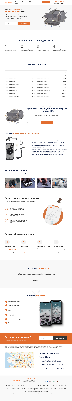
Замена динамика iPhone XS (11, 78)
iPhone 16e (48, 388)
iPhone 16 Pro (35, 388)
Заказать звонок (46, 1)
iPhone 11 (42, 385)
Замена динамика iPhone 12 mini (43, 87)
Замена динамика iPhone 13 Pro (42, 93)
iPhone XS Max (37, 385)
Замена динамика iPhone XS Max (43, 78)
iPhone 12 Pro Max (20, 387)
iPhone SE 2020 (59, 385)
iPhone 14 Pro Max (58, 387)
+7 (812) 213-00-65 (59, 1)
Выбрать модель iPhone (20, 1)
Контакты (17, 3)
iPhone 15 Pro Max (20, 388)
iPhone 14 (47, 387)
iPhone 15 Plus (8, 388)
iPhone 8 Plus (20, 385)
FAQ (30, 1)
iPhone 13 (26, 387)
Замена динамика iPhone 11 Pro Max (12, 84)
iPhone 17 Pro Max (62, 388)
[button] (20, 301)
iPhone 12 (64, 385)
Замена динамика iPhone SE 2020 (43, 84)
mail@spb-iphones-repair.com (30, 381)
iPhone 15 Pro (14, 388)
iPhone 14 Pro (52, 387)
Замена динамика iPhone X (10, 75)
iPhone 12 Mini (8, 387)
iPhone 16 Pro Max (42, 388)
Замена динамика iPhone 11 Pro (42, 81)
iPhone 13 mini (42, 387)
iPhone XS (32, 385)
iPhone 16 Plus (30, 388)
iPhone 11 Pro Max (53, 385)
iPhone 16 (25, 388)
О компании (34, 1)
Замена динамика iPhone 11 (11, 81)
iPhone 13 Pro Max (36, 387)
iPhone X (24, 385)
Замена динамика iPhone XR (42, 75)
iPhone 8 (15, 385)
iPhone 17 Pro (56, 388)
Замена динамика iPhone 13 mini (43, 96)
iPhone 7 (7, 385)
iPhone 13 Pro (30, 387)
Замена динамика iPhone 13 (11, 93)
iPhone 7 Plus (11, 385)
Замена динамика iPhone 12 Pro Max (43, 90)
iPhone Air (36, 389)
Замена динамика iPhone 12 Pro (11, 90)
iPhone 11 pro (46, 385)
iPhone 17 (51, 388)
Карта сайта (46, 391)
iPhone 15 (63, 387)
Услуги (27, 1)
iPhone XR (28, 385)
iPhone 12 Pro (14, 387)
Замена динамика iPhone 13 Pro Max (12, 96)
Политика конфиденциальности (38, 391)
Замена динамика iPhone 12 (11, 87)
